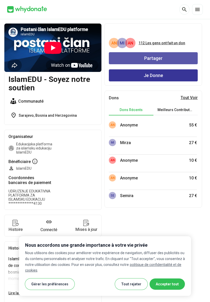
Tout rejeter (131, 284)
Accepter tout (167, 284)
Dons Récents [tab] (131, 110)
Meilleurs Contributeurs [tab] (177, 110)
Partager (153, 58)
